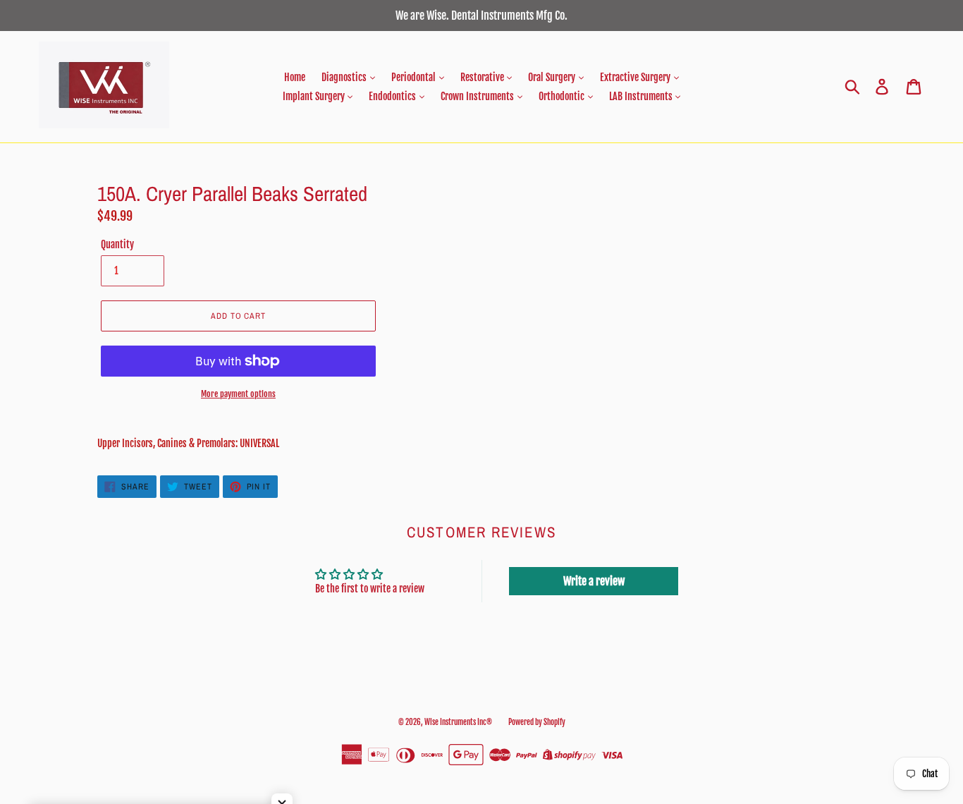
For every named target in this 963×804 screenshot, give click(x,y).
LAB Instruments (642, 96)
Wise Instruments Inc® (458, 722)
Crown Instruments (478, 96)
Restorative (483, 77)
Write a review (594, 581)
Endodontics (393, 96)
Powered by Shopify (536, 722)
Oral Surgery (552, 77)
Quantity (117, 244)
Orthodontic (563, 96)
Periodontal (414, 77)
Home (294, 77)
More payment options (238, 394)
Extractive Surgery (636, 77)
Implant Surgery (315, 96)
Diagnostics (345, 77)
